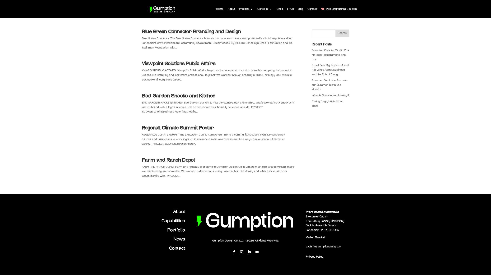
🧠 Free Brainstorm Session (339, 9)
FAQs (290, 9)
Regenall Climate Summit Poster (178, 128)
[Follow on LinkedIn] (249, 252)
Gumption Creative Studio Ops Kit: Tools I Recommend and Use (330, 55)
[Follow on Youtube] (257, 252)
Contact (312, 9)
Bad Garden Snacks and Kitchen (178, 96)
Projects (244, 9)
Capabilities (173, 221)
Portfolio (176, 230)
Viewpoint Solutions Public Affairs (179, 64)
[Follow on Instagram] (242, 252)
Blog (300, 9)
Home (219, 9)
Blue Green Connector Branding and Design (191, 31)
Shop (280, 9)
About (231, 9)
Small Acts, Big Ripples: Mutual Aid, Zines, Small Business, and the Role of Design (330, 70)
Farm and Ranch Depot (168, 160)
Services (263, 9)
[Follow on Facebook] (234, 252)
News (179, 239)
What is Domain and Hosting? (330, 95)
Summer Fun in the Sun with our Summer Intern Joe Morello (330, 85)
